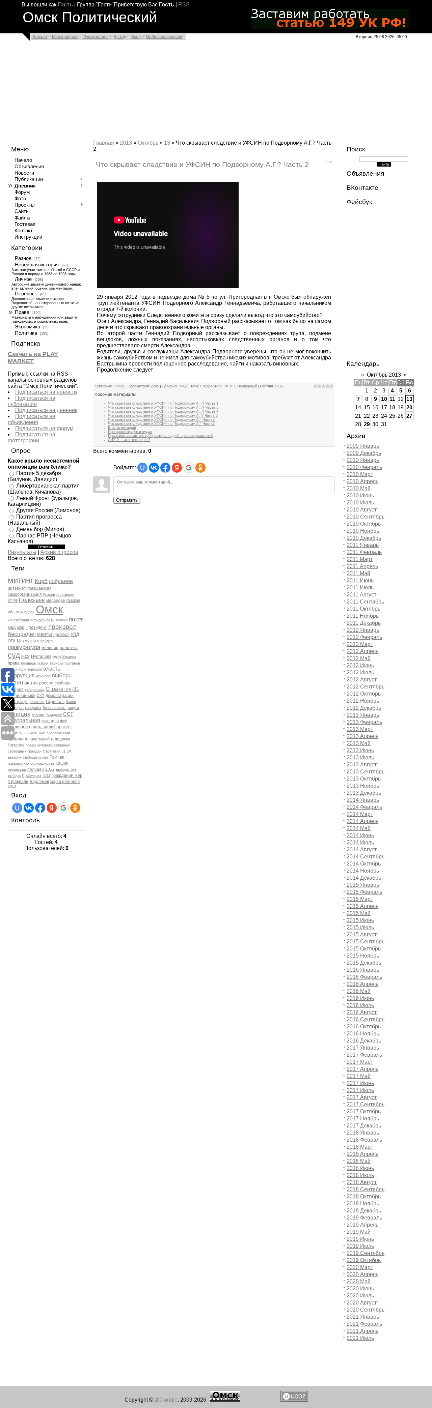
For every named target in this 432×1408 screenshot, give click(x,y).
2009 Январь (363, 446)
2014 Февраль (364, 807)
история (16, 689)
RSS (184, 4)
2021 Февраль (364, 1324)
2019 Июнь (360, 1239)
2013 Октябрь (364, 779)
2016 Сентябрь (365, 1019)
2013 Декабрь (364, 793)
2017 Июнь (360, 1083)
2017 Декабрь (364, 1125)
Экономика (27, 326)
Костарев (16, 708)
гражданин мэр (67, 775)
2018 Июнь (360, 1168)
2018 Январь (363, 1133)
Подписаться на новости (46, 392)
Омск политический (25, 669)
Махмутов (26, 641)
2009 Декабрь (364, 453)
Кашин (62, 763)
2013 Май (359, 743)
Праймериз (31, 775)
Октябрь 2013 (384, 375)
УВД (75, 634)
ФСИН (229, 386)
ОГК (12, 641)
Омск (49, 609)
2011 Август (361, 594)
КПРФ (13, 600)
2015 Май (359, 913)
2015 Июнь (360, 920)
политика (69, 647)
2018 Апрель (362, 1154)
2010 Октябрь (364, 524)
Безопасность (54, 708)
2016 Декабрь (364, 1041)
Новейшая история (37, 264)
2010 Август (362, 509)
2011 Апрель (362, 566)
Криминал (17, 739)
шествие (37, 702)
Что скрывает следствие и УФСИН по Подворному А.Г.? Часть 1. (163, 403)
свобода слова (35, 757)
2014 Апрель (362, 821)
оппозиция (65, 594)
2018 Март (360, 1147)
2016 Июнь (360, 998)
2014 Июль (360, 842)
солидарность (42, 620)
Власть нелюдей (122, 428)
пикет (76, 619)
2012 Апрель (362, 651)
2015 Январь (363, 885)
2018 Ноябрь (363, 1203)
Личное (23, 279)
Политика (26, 333)
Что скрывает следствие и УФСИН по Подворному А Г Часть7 (161, 423)
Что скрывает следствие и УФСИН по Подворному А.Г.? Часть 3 (163, 407)
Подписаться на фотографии (31, 437)
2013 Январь (363, 715)
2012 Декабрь (364, 708)
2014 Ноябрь (363, 871)
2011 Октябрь (363, 609)
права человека (39, 745)
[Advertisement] (202, 92)
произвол (62, 626)
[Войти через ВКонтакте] (29, 808)
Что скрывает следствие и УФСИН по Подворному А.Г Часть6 (161, 419)
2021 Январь (363, 1317)
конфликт (33, 708)
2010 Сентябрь (365, 517)
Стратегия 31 (54, 751)
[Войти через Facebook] (40, 808)
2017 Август (362, 1097)
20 (409, 407)
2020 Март (360, 1267)
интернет (17, 588)
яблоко (62, 620)
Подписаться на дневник (46, 410)
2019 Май (359, 1232)
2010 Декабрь (364, 538)
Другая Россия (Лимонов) (48, 510)
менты (44, 634)
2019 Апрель (362, 1225)
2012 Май (359, 658)
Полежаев (32, 600)
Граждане (54, 714)
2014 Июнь (360, 835)
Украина (69, 656)
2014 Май (359, 828)
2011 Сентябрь (365, 602)
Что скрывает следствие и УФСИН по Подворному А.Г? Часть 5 (163, 415)
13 (167, 143)
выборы (62, 675)
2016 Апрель (362, 984)
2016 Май (359, 991)
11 (392, 399)
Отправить (127, 500)
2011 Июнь (360, 580)
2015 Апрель (362, 906)
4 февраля (18, 781)
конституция (18, 620)
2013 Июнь (360, 750)
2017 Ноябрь (363, 1118)
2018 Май (359, 1161)
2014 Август (362, 849)
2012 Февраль (364, 637)
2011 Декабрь (364, 623)
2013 (12, 786)
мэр (20, 627)
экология (54, 733)
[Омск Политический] (225, 1400)
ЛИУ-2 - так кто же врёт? (129, 440)
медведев (55, 600)
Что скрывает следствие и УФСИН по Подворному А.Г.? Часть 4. (163, 411)
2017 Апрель (362, 1069)
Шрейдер (45, 641)
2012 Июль (360, 672)
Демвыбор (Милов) (40, 529)
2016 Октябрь (364, 1026)
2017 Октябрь (364, 1111)
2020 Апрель (362, 1274)
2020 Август (362, 1303)
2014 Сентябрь (365, 856)
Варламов (39, 781)
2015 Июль (360, 927)
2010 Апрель (362, 481)
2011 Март (360, 559)
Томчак (57, 757)
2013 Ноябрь (363, 786)
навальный (39, 739)
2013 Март (360, 729)
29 (367, 424)
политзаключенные (26, 733)
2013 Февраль (364, 722)
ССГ (68, 714)
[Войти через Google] (63, 807)
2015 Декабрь (364, 963)
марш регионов (65, 781)
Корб (41, 581)
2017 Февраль (364, 1055)
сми (66, 733)
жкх (25, 656)
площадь (28, 663)
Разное (23, 258)
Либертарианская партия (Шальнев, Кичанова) (44, 489)
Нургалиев (41, 656)
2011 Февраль (364, 552)
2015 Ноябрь (363, 956)
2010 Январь (363, 460)
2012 (50, 769)
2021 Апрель (362, 1331)
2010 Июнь (360, 495)
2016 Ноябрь (363, 1033)
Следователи (211, 386)
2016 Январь (363, 970)
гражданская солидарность (31, 763)
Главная (103, 143)
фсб (63, 721)
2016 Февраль (364, 977)
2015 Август (362, 934)
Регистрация (95, 36)
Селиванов (19, 726)
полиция (19, 713)
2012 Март (360, 644)
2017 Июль (360, 1090)
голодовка (60, 739)
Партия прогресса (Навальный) (35, 520)
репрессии (17, 769)
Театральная (24, 720)
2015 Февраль (364, 892)
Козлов (49, 594)
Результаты (22, 552)
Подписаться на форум (44, 428)
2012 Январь (363, 630)
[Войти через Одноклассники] (75, 808)
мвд (12, 627)
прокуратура (24, 647)
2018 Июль (360, 1175)
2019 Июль (360, 1246)
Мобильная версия (164, 36)
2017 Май (359, 1076)
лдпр (57, 656)
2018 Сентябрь (365, 1189)
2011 (46, 775)
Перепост (26, 293)
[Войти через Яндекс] (52, 808)
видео (29, 612)
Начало (39, 36)
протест (61, 634)
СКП (40, 696)
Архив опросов (59, 552)
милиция (50, 647)
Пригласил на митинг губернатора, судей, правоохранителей (160, 436)
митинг (20, 580)
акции (73, 707)
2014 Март (360, 814)
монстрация (18, 702)
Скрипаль (55, 701)
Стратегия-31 (62, 689)
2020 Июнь (360, 1288)
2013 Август (362, 764)
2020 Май (359, 1281)
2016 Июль (360, 1005)
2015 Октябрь (364, 948)
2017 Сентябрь (365, 1104)
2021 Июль (360, 1338)
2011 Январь (363, 545)
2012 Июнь (360, 665)
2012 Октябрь (364, 694)
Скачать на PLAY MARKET (33, 357)
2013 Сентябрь (365, 771)
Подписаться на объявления (31, 419)
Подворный (247, 386)
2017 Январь (363, 1048)
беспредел (22, 633)
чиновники (25, 695)
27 (409, 416)
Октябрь (148, 143)
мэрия (42, 663)
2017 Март (360, 1062)
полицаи (35, 769)
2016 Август (362, 1012)
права (14, 663)
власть (51, 669)
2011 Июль (360, 587)
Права (22, 312)
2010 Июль (360, 502)
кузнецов (50, 720)
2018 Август (362, 1182)
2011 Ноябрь (363, 616)
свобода (63, 683)
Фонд (183, 386)
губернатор (34, 689)
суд (14, 655)
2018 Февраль (364, 1140)
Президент (36, 627)
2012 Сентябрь (365, 687)
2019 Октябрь (364, 1260)
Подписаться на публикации (31, 401)
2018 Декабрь (364, 1210)
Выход (120, 36)
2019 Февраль (364, 1218)
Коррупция (21, 675)
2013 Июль (360, 757)
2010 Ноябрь (363, 531)
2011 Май (358, 573)
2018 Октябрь (364, 1196)
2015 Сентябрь (365, 941)
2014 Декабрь (364, 878)
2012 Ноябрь (363, 701)
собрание (61, 581)
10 (384, 399)
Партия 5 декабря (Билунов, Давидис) (34, 476)
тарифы (56, 663)
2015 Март (360, 899)
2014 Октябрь (364, 864)
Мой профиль (65, 36)
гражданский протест (51, 727)
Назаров (16, 745)
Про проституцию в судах (130, 432)
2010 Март (360, 474)
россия (46, 682)
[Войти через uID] (17, 808)
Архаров (43, 676)
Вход (136, 36)
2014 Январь (363, 800)
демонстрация (60, 695)
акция (31, 682)
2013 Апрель (362, 736)
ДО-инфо (166, 1400)
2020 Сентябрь (365, 1310)
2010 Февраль (364, 467)
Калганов (72, 663)
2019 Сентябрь (365, 1253)
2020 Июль (360, 1295)
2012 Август (362, 679)
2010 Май (359, 488)
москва (38, 714)
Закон (71, 702)
